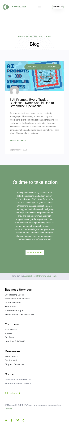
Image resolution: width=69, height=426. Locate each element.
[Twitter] (17, 420)
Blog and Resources (14, 364)
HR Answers (11, 306)
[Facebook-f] (11, 420)
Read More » (18, 140)
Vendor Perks (11, 356)
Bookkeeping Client (14, 294)
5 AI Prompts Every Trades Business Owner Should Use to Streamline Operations (32, 103)
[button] (39, 7)
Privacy (8, 408)
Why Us (8, 333)
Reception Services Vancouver (19, 314)
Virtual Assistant (13, 302)
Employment (11, 360)
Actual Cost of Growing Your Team (40, 276)
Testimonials (11, 329)
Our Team (9, 337)
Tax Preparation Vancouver (17, 298)
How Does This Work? (15, 341)
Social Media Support (15, 310)
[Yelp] (23, 420)
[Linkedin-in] (5, 420)
